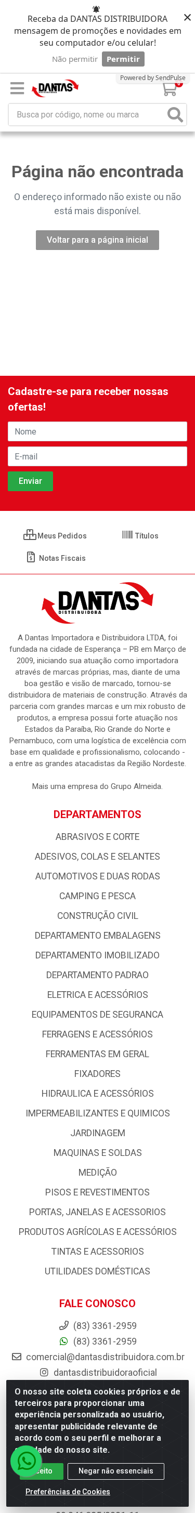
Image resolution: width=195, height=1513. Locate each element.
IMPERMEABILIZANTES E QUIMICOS (97, 1113)
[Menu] (17, 88)
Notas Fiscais (61, 558)
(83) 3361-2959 (104, 1341)
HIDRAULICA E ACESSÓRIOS (98, 1093)
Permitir (123, 59)
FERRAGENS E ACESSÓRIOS (97, 1034)
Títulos (146, 536)
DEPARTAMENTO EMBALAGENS (98, 935)
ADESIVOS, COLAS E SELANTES (97, 856)
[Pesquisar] (175, 114)
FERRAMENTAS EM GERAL (97, 1054)
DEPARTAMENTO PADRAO (97, 975)
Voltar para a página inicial (97, 240)
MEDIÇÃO (98, 1172)
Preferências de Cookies (67, 1492)
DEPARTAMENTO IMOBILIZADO (97, 955)
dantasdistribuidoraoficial (104, 1372)
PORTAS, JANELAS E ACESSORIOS (97, 1212)
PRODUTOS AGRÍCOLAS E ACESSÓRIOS (98, 1232)
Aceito (42, 1471)
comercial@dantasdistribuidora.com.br (104, 1357)
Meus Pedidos (61, 536)
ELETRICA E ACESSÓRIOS (97, 995)
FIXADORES (97, 1074)
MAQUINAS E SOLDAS (98, 1153)
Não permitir (75, 59)
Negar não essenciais (116, 1471)
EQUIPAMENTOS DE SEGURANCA (97, 1014)
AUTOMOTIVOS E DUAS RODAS (97, 876)
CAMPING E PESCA (97, 896)
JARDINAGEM (97, 1133)
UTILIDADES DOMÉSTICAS (97, 1271)
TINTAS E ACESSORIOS (97, 1251)
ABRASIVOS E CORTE (97, 837)
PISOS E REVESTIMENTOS (97, 1192)
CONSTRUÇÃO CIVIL (97, 916)
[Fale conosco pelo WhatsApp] (26, 1461)
